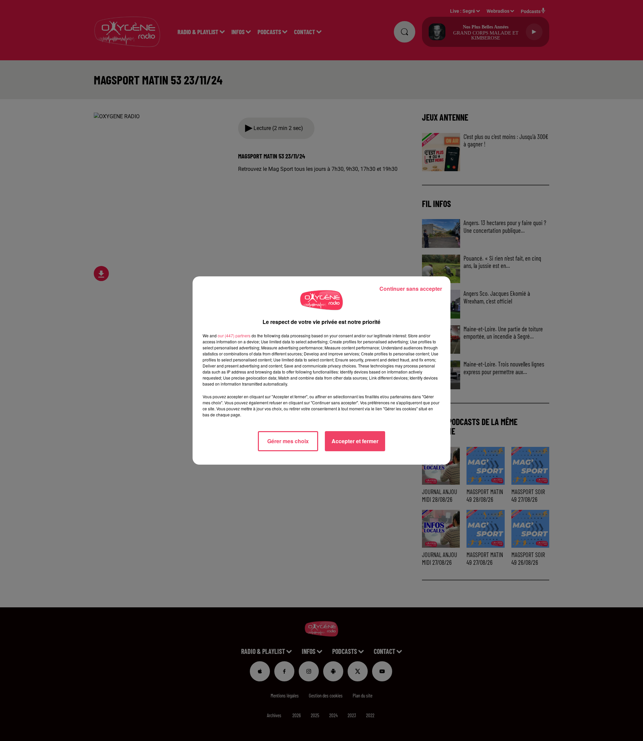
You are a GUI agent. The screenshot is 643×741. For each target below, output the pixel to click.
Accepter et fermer (355, 441)
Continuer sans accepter (410, 288)
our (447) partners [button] (234, 335)
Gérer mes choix (288, 441)
